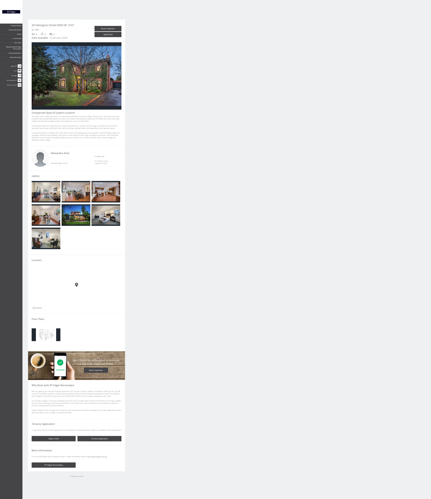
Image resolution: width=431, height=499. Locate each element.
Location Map (17, 38)
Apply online (53, 438)
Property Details (16, 26)
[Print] (19, 72)
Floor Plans (17, 43)
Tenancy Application (14, 53)
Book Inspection (108, 28)
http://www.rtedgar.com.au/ (97, 456)
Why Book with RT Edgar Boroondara (13, 48)
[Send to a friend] (19, 86)
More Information (15, 57)
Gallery (19, 34)
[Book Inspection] (19, 81)
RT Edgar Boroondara (53, 465)
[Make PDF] (19, 67)
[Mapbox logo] (37, 308)
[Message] (19, 77)
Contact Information (15, 30)
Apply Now (108, 34)
